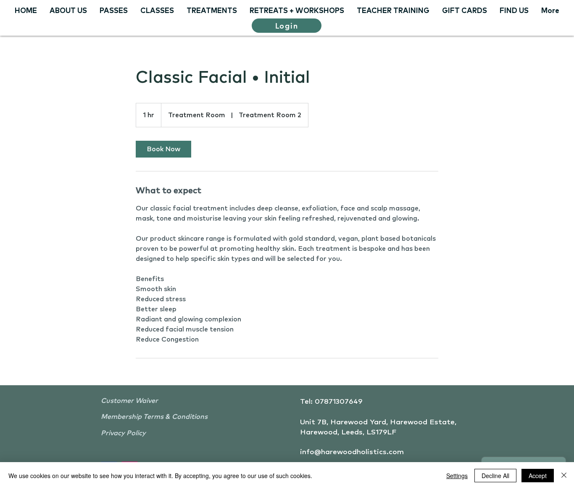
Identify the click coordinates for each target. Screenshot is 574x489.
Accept (538, 475)
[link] (163, 149)
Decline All (495, 475)
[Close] (564, 475)
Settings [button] (457, 475)
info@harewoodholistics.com (352, 452)
